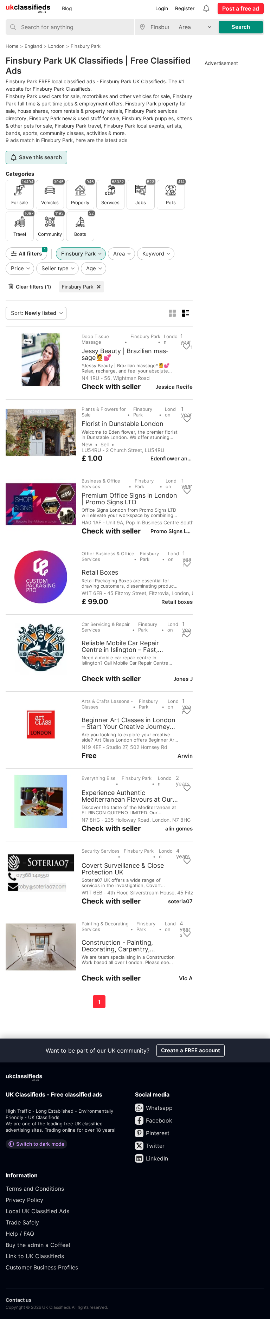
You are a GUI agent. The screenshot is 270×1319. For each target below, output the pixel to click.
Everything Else (99, 778)
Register (184, 8)
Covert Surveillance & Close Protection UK (123, 868)
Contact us (19, 1300)
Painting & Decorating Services (105, 926)
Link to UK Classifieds (35, 1256)
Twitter (155, 1145)
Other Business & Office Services (108, 556)
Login (161, 8)
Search (241, 27)
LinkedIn (157, 1158)
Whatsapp (159, 1107)
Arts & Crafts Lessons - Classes (107, 704)
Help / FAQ (20, 1233)
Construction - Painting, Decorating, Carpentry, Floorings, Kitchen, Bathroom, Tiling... (126, 945)
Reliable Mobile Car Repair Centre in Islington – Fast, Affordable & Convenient (120, 646)
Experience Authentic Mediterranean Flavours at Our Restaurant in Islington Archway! (130, 796)
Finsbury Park (78, 287)
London (171, 339)
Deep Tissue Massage (95, 339)
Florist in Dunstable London (122, 423)
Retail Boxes (100, 572)
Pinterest (157, 1133)
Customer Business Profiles (42, 1267)
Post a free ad (240, 8)
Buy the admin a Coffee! (38, 1244)
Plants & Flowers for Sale (104, 412)
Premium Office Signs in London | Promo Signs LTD (129, 498)
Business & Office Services (101, 483)
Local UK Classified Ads (37, 1211)
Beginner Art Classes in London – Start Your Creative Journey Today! (128, 723)
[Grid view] (172, 313)
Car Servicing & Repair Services (106, 627)
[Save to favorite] (186, 346)
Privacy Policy (24, 1199)
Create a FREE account (190, 1050)
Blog (67, 8)
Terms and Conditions (35, 1188)
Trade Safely (22, 1222)
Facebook (159, 1120)
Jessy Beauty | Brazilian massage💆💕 (125, 354)
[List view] (185, 313)
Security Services (101, 851)
